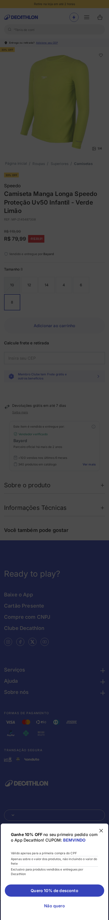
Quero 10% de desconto (54, 890)
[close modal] (101, 831)
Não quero (54, 905)
